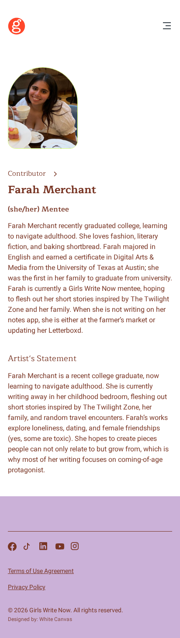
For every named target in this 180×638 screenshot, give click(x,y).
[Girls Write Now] (16, 32)
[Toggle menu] (167, 26)
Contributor (28, 173)
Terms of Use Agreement (41, 570)
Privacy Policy (26, 586)
